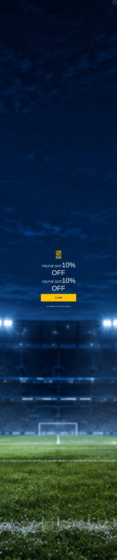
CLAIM (58, 297)
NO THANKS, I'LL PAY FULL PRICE (58, 306)
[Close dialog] (114, 2)
